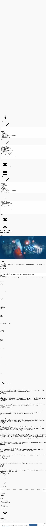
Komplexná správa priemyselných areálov (6, 154)
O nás (2, 121)
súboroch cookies (3, 526)
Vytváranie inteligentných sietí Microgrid (6, 148)
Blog (2, 214)
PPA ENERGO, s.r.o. (4, 505)
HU (1, 169)
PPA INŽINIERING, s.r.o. (4, 506)
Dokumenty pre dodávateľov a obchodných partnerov (8, 135)
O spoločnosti (3, 183)
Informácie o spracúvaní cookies (5, 137)
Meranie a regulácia (4, 146)
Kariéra (2, 494)
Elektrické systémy (3, 149)
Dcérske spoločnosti (4, 130)
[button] (23, 476)
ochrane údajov (7, 526)
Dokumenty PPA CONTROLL (5, 134)
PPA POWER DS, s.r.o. (4, 507)
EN (0, 169)
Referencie (2, 131)
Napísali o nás (3, 132)
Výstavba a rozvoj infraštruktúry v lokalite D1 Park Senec (9, 156)
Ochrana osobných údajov (4, 136)
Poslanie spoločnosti (4, 184)
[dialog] (23, 525)
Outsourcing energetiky (4, 155)
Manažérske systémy (4, 133)
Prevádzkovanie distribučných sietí (6, 153)
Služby (2, 139)
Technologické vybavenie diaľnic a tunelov (7, 150)
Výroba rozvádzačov (4, 151)
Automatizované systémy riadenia (5, 147)
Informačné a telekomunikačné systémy (6, 152)
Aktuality (2, 138)
